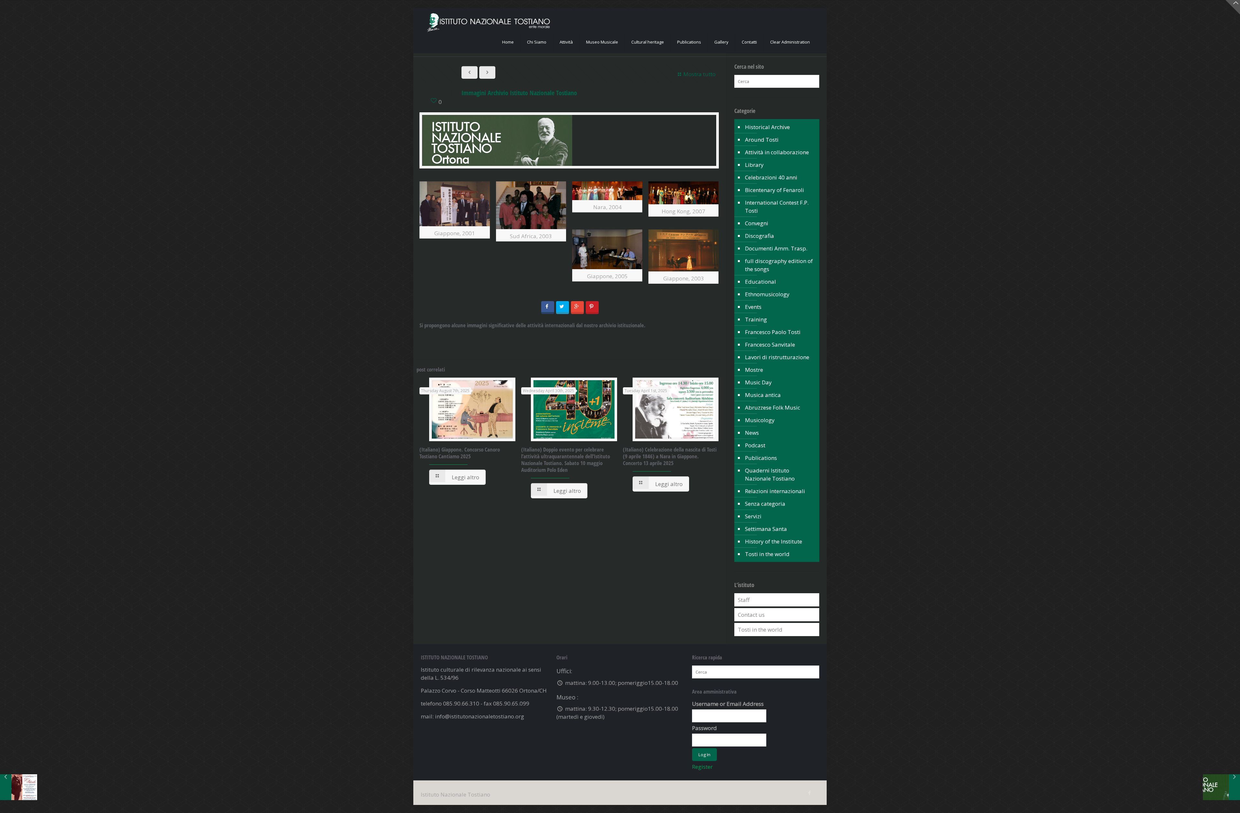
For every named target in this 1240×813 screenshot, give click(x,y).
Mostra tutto (699, 74)
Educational (760, 281)
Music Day (758, 382)
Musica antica (763, 395)
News (752, 432)
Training (756, 319)
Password (704, 728)
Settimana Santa (766, 529)
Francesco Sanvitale (770, 344)
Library (754, 164)
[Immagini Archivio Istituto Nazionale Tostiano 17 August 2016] (1221, 787)
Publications (761, 458)
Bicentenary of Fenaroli (774, 190)
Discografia (759, 235)
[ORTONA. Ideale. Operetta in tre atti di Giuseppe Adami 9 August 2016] (18, 787)
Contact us (751, 614)
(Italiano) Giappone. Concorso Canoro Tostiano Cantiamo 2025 (459, 453)
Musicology (760, 420)
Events (753, 306)
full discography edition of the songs (779, 265)
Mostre (754, 369)
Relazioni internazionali (775, 491)
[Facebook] (809, 792)
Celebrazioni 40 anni (771, 177)
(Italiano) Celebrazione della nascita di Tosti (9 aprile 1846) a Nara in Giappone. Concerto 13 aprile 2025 (670, 456)
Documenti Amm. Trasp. (776, 248)
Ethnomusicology (767, 294)
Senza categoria (765, 503)
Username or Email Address (728, 703)
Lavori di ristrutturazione (777, 357)
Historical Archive (767, 127)
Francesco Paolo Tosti (773, 332)
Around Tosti (762, 139)
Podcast (755, 445)
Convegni (756, 223)
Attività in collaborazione (777, 152)
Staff (743, 600)
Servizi (753, 516)
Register (702, 766)
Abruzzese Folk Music (772, 407)
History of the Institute (773, 541)
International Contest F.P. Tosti (777, 206)
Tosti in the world (767, 554)
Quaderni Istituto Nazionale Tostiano (770, 474)
